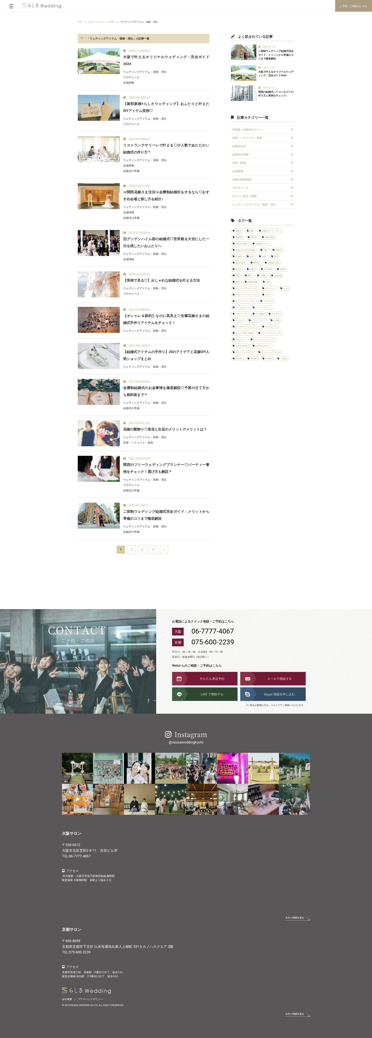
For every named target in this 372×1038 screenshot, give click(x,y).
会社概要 (67, 999)
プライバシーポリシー (90, 999)
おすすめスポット (263, 346)
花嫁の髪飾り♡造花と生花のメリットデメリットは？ (165, 429)
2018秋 (254, 359)
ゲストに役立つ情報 (244, 196)
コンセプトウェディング (246, 327)
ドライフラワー (258, 320)
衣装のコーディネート (271, 231)
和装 (237, 276)
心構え (253, 269)
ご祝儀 (276, 320)
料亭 (276, 256)
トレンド (239, 320)
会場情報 (237, 171)
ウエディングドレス (244, 352)
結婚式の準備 (240, 154)
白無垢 (238, 256)
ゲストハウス (271, 327)
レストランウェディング (246, 288)
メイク (286, 288)
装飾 (252, 231)
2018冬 (268, 359)
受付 (250, 276)
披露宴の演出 (273, 263)
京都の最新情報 (241, 179)
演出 (252, 256)
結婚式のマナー (262, 244)
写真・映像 (239, 162)
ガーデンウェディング (271, 333)
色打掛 (254, 237)
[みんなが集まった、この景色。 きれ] (170, 768)
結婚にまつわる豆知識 (245, 250)
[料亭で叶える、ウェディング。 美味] (201, 799)
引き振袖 (268, 269)
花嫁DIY (239, 237)
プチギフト (276, 314)
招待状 (256, 263)
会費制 (263, 276)
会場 (237, 282)
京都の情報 (252, 282)
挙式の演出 (240, 263)
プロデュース (240, 187)
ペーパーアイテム (263, 308)
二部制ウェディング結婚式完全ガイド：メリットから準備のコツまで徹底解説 (276, 55)
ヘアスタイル (241, 308)
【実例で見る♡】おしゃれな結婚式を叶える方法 (161, 280)
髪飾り (238, 231)
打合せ (238, 269)
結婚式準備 (270, 237)
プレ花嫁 (259, 314)
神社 (265, 250)
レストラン (270, 288)
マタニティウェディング (246, 295)
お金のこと (240, 339)
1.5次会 (283, 359)
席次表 (283, 269)
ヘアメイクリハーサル (245, 301)
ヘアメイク (268, 301)
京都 (268, 282)
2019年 (239, 359)
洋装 (264, 256)
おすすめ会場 (241, 346)
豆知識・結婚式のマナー (247, 129)
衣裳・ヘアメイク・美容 (247, 137)
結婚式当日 (239, 146)
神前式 (278, 250)
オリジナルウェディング (264, 339)
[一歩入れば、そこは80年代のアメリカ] (232, 768)
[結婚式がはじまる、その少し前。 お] (232, 799)
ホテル (268, 295)
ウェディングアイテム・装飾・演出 (254, 204)
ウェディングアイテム (271, 352)
